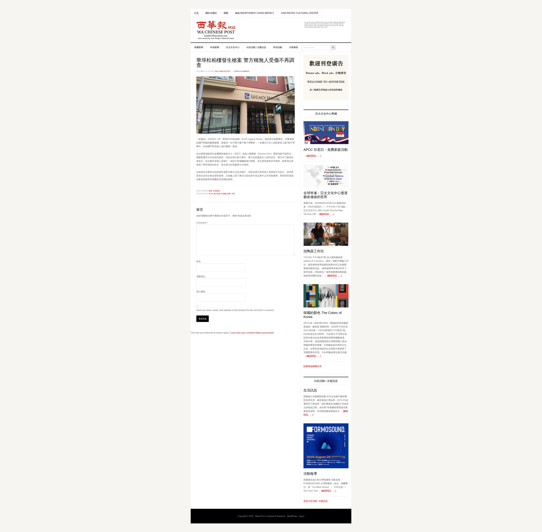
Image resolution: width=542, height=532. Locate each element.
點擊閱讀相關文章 (312, 366)
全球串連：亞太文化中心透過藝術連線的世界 (325, 195)
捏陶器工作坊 (313, 251)
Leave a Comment (242, 71)
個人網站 (200, 291)
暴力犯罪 (217, 194)
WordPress (292, 516)
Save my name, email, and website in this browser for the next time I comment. (235, 310)
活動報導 (310, 473)
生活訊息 (310, 390)
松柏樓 (223, 194)
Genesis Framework (276, 516)
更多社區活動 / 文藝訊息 (315, 501)
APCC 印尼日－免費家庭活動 (325, 150)
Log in (301, 516)
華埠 (233, 194)
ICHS (211, 194)
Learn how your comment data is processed (252, 333)
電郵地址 (200, 276)
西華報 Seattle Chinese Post (222, 30)
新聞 (210, 191)
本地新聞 (216, 191)
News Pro (259, 516)
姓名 (198, 261)
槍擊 (229, 194)
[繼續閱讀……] (313, 156)
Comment (201, 223)
